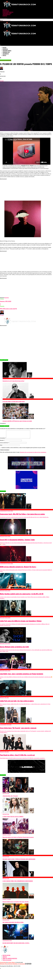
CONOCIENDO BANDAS (8, 12)
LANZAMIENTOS (6, 14)
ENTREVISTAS (6, 11)
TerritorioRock (3, 962)
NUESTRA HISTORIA (6, 955)
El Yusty (2, 80)
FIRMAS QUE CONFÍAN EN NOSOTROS (10, 958)
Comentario (3, 438)
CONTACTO (5, 957)
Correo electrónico (4, 442)
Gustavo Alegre (11, 962)
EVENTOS (5, 15)
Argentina (6, 297)
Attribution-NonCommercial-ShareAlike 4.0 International (12, 963)
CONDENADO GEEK (7, 13)
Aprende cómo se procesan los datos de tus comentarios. (33, 452)
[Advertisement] (26, 189)
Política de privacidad (7, 960)
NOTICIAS (5, 9)
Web (1, 445)
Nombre (2, 440)
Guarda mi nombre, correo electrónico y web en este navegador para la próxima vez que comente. (23, 447)
